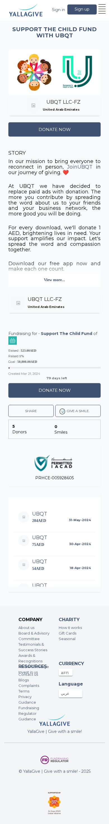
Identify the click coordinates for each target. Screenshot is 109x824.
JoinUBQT (80, 167)
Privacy (25, 696)
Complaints (28, 685)
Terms (23, 691)
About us (26, 627)
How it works (70, 627)
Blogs (23, 680)
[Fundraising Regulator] (54, 760)
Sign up (82, 9)
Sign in (58, 9)
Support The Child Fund (66, 333)
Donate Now (55, 129)
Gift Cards (67, 633)
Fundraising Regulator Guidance (28, 713)
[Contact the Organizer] (82, 109)
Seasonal (67, 638)
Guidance (27, 702)
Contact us (28, 674)
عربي (65, 693)
